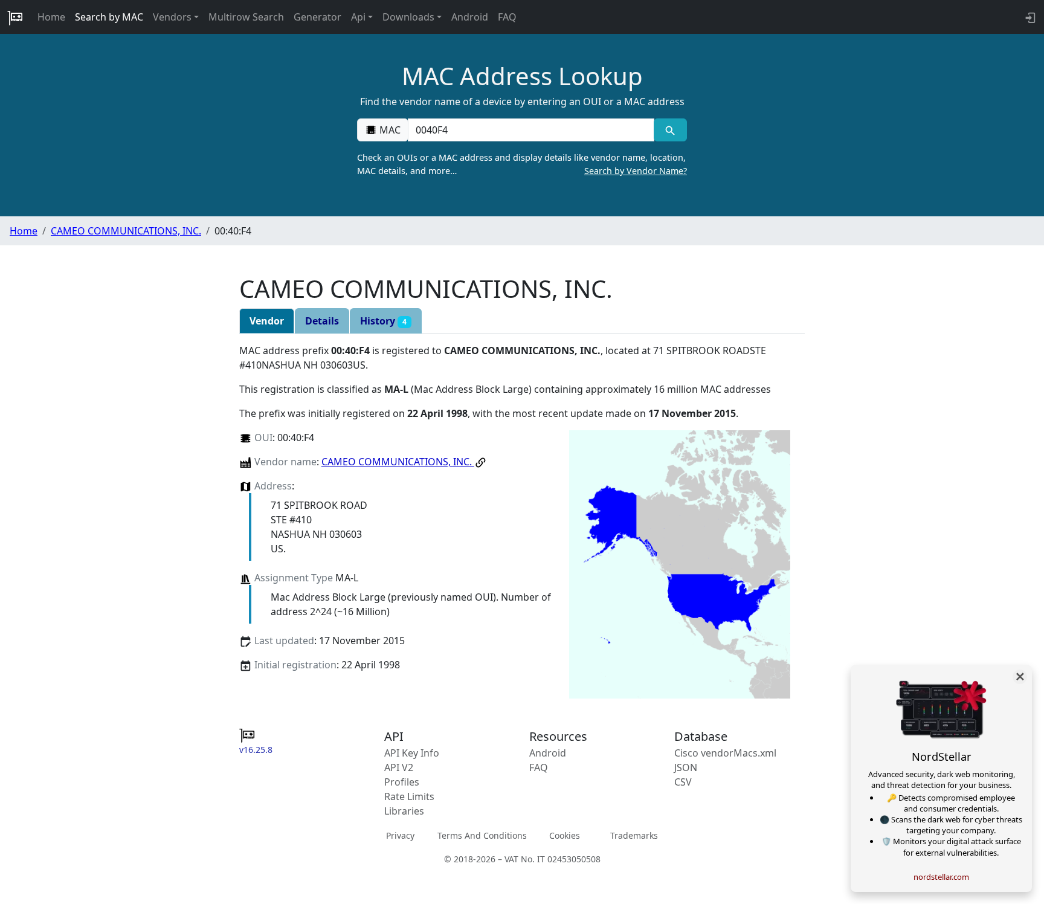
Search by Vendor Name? (635, 170)
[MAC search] (670, 129)
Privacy (400, 835)
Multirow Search (246, 17)
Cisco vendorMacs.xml (725, 753)
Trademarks (634, 835)
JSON (685, 767)
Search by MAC (109, 17)
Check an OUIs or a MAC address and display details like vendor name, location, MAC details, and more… (522, 164)
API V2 (398, 767)
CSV (683, 782)
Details (322, 321)
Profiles (401, 782)
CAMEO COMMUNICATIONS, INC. (126, 230)
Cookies (564, 835)
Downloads (408, 17)
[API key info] (1029, 17)
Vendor (267, 321)
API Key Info (411, 753)
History (383, 321)
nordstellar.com (941, 876)
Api (358, 17)
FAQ (507, 17)
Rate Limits (409, 796)
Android (469, 17)
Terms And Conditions (482, 835)
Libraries (404, 811)
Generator (317, 17)
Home (51, 17)
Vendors (172, 17)
